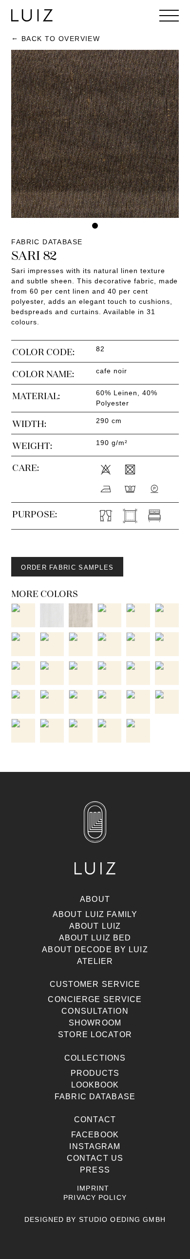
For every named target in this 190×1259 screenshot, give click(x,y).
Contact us (95, 1158)
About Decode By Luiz (95, 949)
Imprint (93, 1188)
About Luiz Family (95, 914)
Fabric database (95, 1096)
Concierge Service (95, 999)
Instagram (94, 1146)
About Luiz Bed (95, 938)
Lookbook (95, 1085)
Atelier (95, 961)
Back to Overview (60, 39)
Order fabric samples (67, 567)
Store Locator (95, 1034)
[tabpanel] (95, 134)
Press (95, 1170)
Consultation (94, 1011)
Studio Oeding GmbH (122, 1219)
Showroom (95, 1023)
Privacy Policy (95, 1197)
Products (95, 1073)
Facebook (95, 1135)
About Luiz (95, 926)
